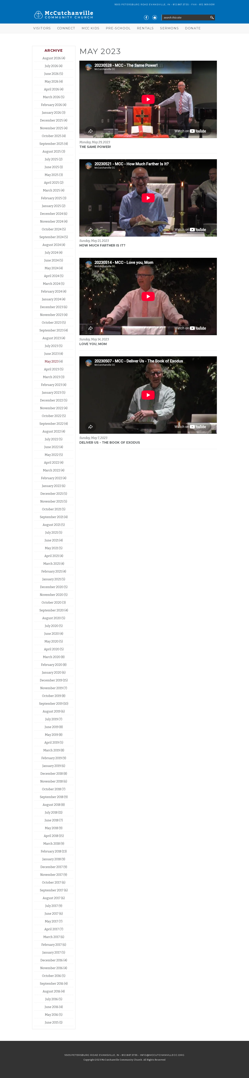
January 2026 (51, 113)
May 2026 (52, 81)
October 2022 (51, 416)
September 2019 (51, 704)
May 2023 (52, 361)
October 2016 (51, 976)
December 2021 (51, 494)
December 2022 (51, 400)
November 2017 (51, 875)
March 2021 (51, 564)
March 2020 (51, 657)
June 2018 (52, 820)
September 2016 (51, 983)
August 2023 (51, 338)
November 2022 (51, 408)
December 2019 (51, 680)
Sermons (169, 28)
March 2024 (51, 284)
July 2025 (51, 159)
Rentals (145, 28)
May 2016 (51, 1015)
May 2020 (52, 641)
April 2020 (51, 649)
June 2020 (51, 634)
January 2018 (51, 859)
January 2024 (51, 299)
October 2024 (51, 229)
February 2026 (51, 105)
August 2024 (51, 245)
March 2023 (51, 377)
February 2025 (51, 198)
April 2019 (51, 742)
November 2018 (51, 781)
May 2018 (51, 828)
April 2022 (51, 462)
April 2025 (51, 182)
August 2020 (51, 618)
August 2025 (51, 151)
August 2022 (51, 431)
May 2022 (52, 455)
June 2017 (52, 913)
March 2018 (51, 843)
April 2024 (51, 276)
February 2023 (51, 385)
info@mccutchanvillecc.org (162, 1055)
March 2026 (51, 97)
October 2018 (51, 789)
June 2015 (52, 1022)
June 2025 (52, 167)
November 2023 (51, 315)
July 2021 (51, 532)
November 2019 (51, 688)
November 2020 (51, 595)
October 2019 (51, 696)
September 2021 (51, 517)
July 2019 (51, 719)
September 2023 (51, 330)
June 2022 (51, 447)
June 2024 (51, 260)
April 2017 (51, 929)
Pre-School (118, 28)
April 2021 (51, 556)
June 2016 (52, 1007)
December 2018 (51, 773)
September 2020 (51, 610)
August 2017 (51, 898)
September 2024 (51, 237)
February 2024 (51, 291)
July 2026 (51, 66)
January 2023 (51, 392)
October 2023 (51, 322)
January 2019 (51, 766)
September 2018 (51, 797)
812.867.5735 (181, 4)
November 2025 (51, 128)
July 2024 (51, 252)
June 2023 (51, 354)
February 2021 (51, 571)
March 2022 (51, 470)
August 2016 (51, 991)
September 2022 (51, 424)
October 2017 (51, 882)
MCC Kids (91, 28)
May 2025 (52, 175)
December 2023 (51, 307)
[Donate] (155, 17)
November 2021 (51, 501)
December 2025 (51, 120)
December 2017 (51, 867)
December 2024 (51, 214)
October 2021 (51, 509)
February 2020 (51, 665)
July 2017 (51, 906)
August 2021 (51, 525)
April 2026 (51, 89)
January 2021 (51, 579)
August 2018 (51, 805)
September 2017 (51, 890)
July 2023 (51, 346)
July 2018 (51, 812)
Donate (193, 28)
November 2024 (51, 221)
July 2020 (51, 626)
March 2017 (51, 937)
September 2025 (51, 144)
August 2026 (51, 58)
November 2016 (51, 968)
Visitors (42, 28)
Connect (66, 28)
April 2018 (51, 836)
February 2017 (51, 945)
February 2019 (51, 758)
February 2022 (51, 478)
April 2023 (51, 369)
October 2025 (51, 136)
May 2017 (51, 921)
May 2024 (52, 268)
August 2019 (51, 711)
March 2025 (51, 190)
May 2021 (51, 548)
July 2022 (51, 439)
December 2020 (51, 587)
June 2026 (51, 74)
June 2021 (52, 540)
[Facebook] (146, 17)
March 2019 (51, 750)
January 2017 (51, 952)
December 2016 (51, 960)
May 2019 (51, 735)
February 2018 (51, 851)
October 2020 (51, 602)
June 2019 (52, 727)
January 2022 (51, 486)
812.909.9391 (207, 4)
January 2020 (51, 672)
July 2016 (51, 999)
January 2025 (51, 206)
